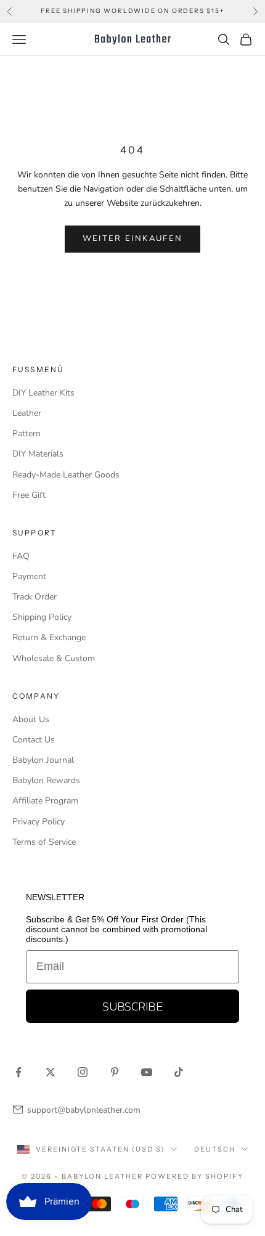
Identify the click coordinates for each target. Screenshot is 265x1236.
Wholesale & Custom (53, 658)
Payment (29, 576)
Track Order (34, 597)
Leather (26, 413)
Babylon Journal (43, 760)
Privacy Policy (38, 821)
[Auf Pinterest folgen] (114, 1072)
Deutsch (214, 1149)
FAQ (21, 556)
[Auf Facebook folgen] (18, 1072)
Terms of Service (44, 842)
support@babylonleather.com (84, 1110)
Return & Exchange (49, 637)
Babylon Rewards (46, 780)
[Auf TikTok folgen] (179, 1072)
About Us (30, 719)
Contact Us (33, 740)
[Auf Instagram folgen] (82, 1072)
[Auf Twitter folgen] (50, 1072)
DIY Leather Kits (43, 393)
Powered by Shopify (194, 1176)
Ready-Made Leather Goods (66, 475)
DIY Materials (37, 454)
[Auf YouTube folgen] (147, 1072)
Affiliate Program (45, 801)
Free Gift (29, 495)
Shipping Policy (41, 617)
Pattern (26, 433)
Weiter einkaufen (132, 238)
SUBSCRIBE (132, 1006)
